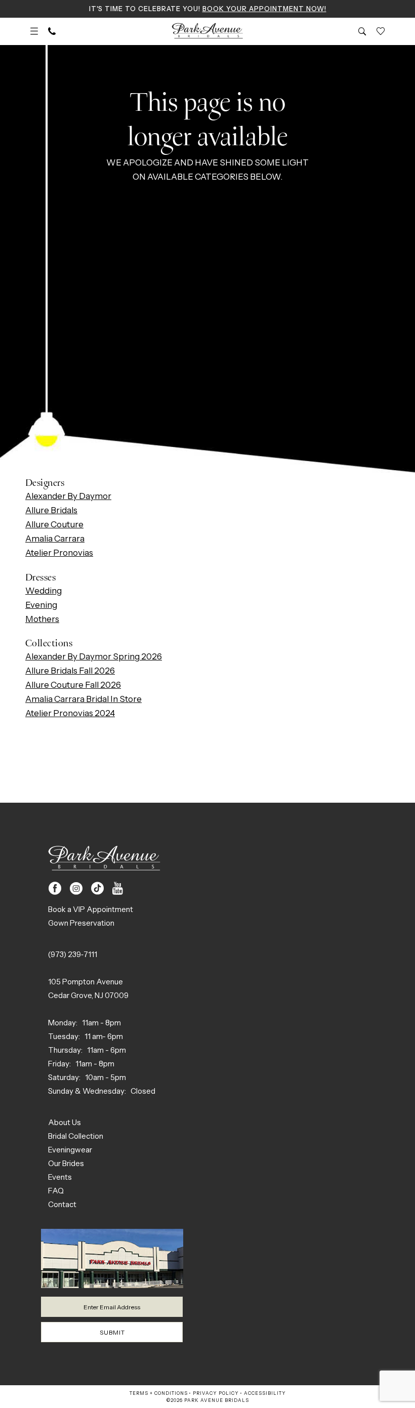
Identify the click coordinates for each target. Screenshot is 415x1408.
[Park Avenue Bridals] (207, 31)
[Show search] (362, 31)
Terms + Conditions (159, 1393)
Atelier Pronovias (59, 553)
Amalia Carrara (55, 538)
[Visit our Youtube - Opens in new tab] (117, 888)
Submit (112, 1332)
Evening (41, 605)
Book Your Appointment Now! (264, 9)
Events (60, 1177)
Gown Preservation (81, 923)
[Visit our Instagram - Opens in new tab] (76, 888)
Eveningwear (70, 1149)
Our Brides (66, 1163)
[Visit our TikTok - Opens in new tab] (97, 888)
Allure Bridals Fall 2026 (70, 671)
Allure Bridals (51, 510)
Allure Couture (54, 524)
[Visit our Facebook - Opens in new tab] (55, 888)
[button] (34, 31)
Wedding (43, 591)
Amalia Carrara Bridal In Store (83, 699)
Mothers (42, 619)
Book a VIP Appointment (90, 909)
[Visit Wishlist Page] (380, 31)
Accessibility (265, 1393)
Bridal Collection (75, 1136)
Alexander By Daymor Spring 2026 (93, 656)
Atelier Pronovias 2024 (70, 713)
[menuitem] (34, 31)
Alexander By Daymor (68, 496)
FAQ (56, 1190)
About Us (64, 1122)
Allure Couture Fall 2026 (73, 685)
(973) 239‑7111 (72, 954)
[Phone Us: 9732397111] (52, 31)
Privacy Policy (216, 1393)
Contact (62, 1204)
